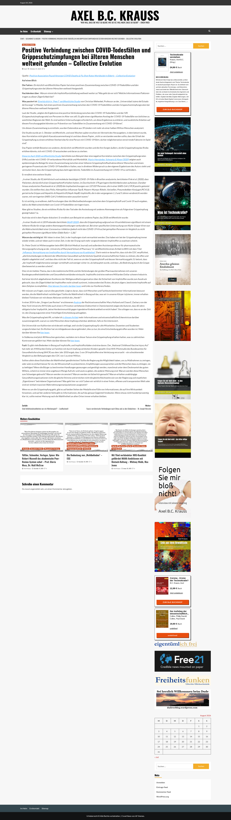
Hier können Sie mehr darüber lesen (64, 286)
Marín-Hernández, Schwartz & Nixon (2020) (108, 159)
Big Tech (129, 446)
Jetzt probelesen (176, 72)
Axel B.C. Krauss (115, 15)
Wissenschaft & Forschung (52, 449)
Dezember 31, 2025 (38, 468)
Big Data (114, 446)
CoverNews (126, 816)
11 (167, 736)
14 (191, 736)
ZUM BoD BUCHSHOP (172, 109)
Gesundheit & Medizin (29, 45)
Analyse (77, 302)
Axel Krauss (27, 468)
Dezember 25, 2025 (83, 462)
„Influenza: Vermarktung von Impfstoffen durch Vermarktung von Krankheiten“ (58, 252)
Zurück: (45, 407)
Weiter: (119, 407)
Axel (25, 69)
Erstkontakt (36, 31)
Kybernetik (83, 446)
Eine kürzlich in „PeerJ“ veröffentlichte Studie (59, 101)
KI (120, 449)
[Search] (209, 31)
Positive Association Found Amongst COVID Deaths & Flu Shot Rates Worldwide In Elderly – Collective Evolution (82, 75)
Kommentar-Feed (163, 792)
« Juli (157, 757)
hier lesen (44, 332)
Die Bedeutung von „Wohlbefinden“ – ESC (84, 456)
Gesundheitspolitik (72, 446)
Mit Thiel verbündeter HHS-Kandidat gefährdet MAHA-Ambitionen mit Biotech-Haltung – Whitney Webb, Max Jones (130, 460)
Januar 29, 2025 (127, 468)
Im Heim (24, 31)
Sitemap (47, 31)
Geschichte (26, 449)
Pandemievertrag (92, 446)
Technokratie (86, 449)
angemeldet (35, 489)
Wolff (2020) (73, 222)
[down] (52, 32)
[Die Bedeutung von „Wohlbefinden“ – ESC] (86, 437)
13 (183, 736)
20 (183, 741)
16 (207, 736)
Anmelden (160, 782)
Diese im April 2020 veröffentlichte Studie (41, 156)
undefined (173, 628)
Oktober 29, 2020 (35, 69)
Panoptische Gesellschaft (74, 449)
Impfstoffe (115, 449)
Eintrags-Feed (162, 787)
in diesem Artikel (70, 317)
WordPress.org (162, 797)
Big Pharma (122, 446)
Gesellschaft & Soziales (73, 443)
